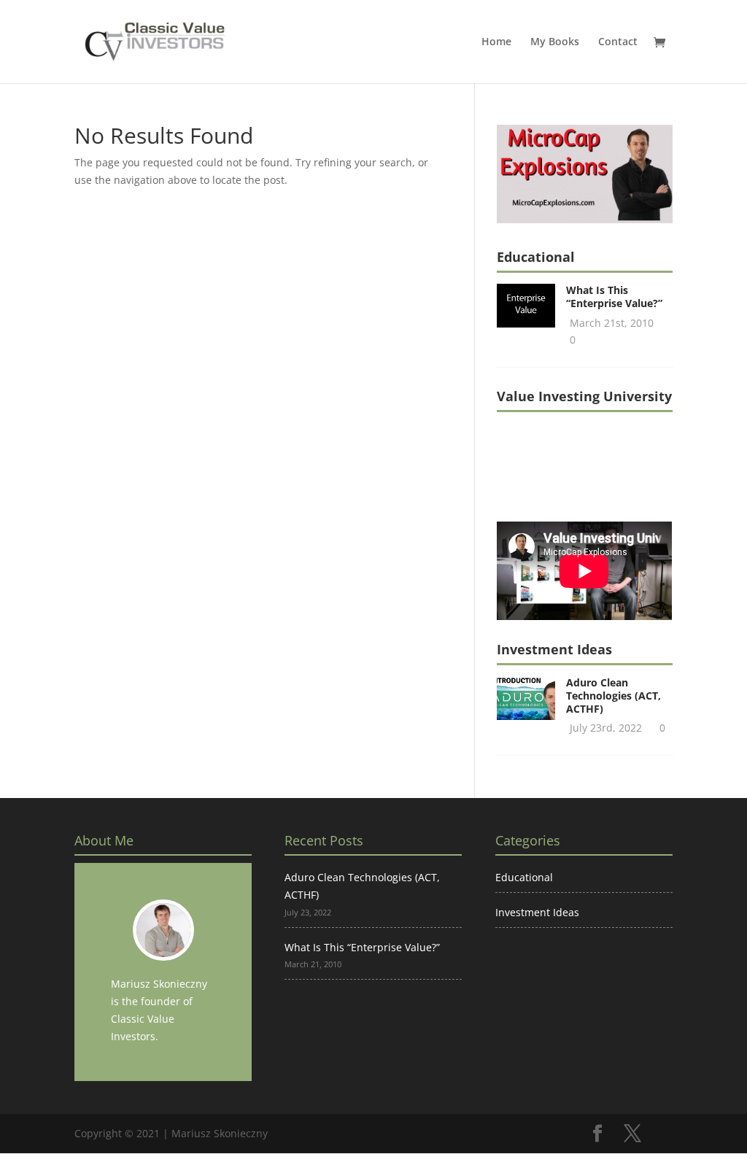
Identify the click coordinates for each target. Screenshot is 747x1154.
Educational (524, 877)
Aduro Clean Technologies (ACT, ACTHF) (613, 695)
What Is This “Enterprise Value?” (614, 296)
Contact (618, 42)
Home (496, 42)
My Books (554, 42)
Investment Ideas (537, 912)
